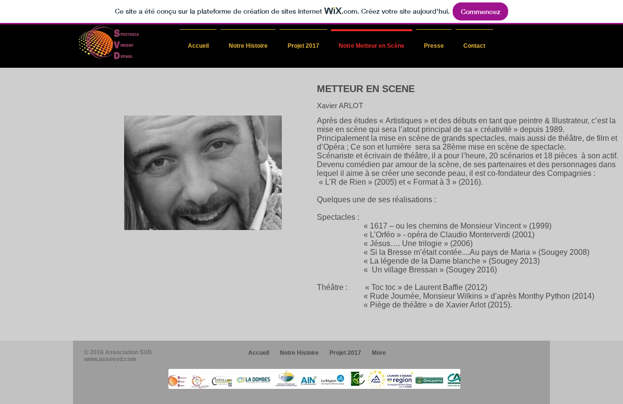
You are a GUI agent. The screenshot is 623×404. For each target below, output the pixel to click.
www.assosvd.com (110, 359)
